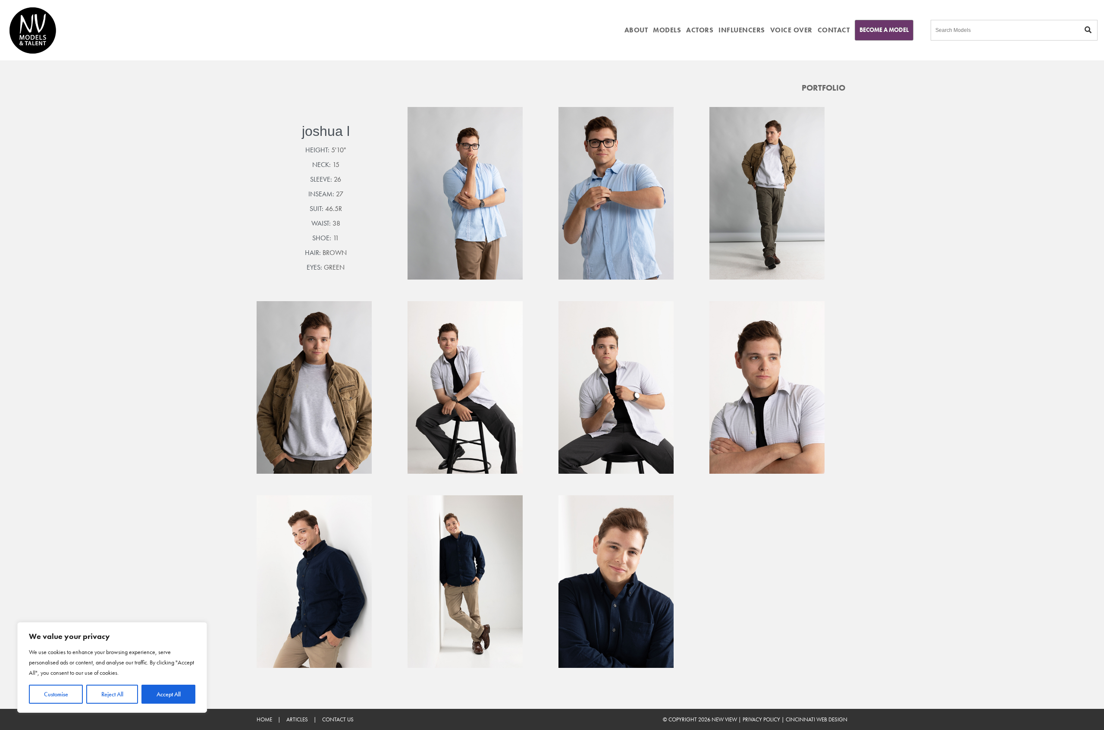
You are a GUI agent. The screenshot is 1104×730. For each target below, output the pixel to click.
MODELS (667, 30)
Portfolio (823, 87)
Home (264, 719)
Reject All (112, 694)
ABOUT (636, 30)
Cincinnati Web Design (816, 719)
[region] (112, 667)
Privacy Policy (761, 719)
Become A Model (884, 30)
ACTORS (699, 30)
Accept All (169, 694)
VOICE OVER (791, 30)
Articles (297, 719)
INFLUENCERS (741, 30)
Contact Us (338, 719)
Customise (56, 694)
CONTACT (834, 30)
